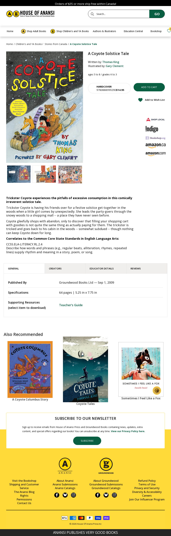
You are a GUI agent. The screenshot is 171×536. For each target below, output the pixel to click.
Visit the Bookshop (24, 481)
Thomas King (110, 62)
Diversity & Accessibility (147, 492)
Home (9, 44)
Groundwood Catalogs (106, 488)
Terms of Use (146, 484)
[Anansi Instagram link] (73, 495)
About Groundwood (106, 481)
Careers (147, 495)
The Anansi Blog (24, 492)
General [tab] (13, 268)
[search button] (92, 14)
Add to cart (149, 87)
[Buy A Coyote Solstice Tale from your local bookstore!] (156, 119)
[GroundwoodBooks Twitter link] (106, 495)
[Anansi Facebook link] (57, 495)
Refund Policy (147, 481)
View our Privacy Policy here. (128, 431)
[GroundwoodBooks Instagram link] (114, 495)
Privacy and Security (146, 488)
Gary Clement (115, 66)
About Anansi (65, 481)
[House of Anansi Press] (31, 13)
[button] (109, 88)
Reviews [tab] (136, 268)
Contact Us (24, 503)
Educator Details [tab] (102, 268)
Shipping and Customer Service (24, 486)
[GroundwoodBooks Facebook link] (98, 495)
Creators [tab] (55, 268)
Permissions (24, 499)
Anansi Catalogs (65, 488)
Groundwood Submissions (106, 484)
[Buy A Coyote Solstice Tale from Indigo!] (152, 129)
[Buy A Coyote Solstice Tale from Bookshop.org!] (156, 138)
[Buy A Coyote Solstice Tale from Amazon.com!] (156, 154)
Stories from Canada (56, 44)
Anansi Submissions (65, 484)
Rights (24, 495)
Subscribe (87, 440)
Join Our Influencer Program (147, 499)
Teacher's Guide (71, 305)
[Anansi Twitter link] (65, 495)
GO (157, 14)
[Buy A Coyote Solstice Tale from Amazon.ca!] (156, 145)
